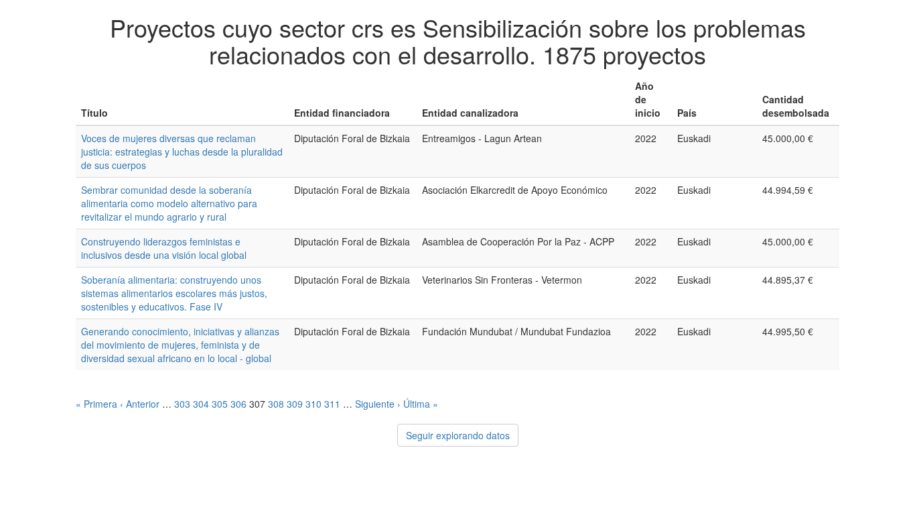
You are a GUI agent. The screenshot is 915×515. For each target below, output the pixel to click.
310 (313, 403)
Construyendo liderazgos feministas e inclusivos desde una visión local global (164, 248)
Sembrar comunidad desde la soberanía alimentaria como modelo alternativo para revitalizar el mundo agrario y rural (169, 203)
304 (201, 403)
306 (238, 403)
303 (182, 403)
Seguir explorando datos (458, 435)
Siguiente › (378, 403)
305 (220, 403)
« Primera (96, 403)
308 (276, 403)
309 (295, 403)
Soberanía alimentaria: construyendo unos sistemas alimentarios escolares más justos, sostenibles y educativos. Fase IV (174, 293)
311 (332, 403)
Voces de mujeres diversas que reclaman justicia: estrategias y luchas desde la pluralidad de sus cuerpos (182, 151)
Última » (420, 403)
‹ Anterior (139, 403)
